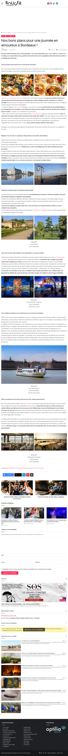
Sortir (14, 32)
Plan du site (60, 753)
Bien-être (26, 729)
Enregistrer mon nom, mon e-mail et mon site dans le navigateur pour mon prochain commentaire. (27, 569)
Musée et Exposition (8, 737)
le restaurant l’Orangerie (40, 210)
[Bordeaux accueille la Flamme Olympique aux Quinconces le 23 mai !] (11, 513)
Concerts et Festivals (8, 732)
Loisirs (8, 36)
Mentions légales (52, 753)
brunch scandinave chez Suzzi (13, 98)
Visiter (25, 744)
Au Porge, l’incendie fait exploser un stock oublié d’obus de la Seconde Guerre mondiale (41, 690)
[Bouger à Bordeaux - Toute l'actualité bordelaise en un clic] (14, 3)
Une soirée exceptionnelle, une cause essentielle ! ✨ (22, 604)
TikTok (54, 3)
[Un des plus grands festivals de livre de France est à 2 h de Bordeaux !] (34, 513)
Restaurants (27, 739)
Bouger (25, 730)
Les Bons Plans (6, 734)
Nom (2, 555)
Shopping (5, 741)
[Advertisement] (34, 19)
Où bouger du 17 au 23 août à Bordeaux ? (31, 640)
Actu (3, 36)
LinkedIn (57, 3)
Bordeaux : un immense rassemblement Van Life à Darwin (26, 468)
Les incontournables (29, 734)
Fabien (5, 49)
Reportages (6, 739)
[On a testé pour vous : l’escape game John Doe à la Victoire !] (57, 513)
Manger (26, 736)
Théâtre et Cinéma (7, 744)
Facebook (48, 3)
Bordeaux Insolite (7, 730)
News (25, 737)
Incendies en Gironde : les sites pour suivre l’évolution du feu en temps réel (39, 677)
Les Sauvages (36, 114)
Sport (25, 742)
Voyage (5, 746)
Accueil (4, 32)
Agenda (26, 727)
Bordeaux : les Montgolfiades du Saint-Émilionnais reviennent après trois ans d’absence (41, 702)
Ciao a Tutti (17, 107)
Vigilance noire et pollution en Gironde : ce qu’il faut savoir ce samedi (37, 665)
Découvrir (9, 32)
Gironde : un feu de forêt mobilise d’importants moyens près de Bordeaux (38, 653)
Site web (37, 562)
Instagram (51, 3)
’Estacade (28, 403)
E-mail (3, 562)
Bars (4, 729)
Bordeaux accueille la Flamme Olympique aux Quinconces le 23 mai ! (10, 521)
